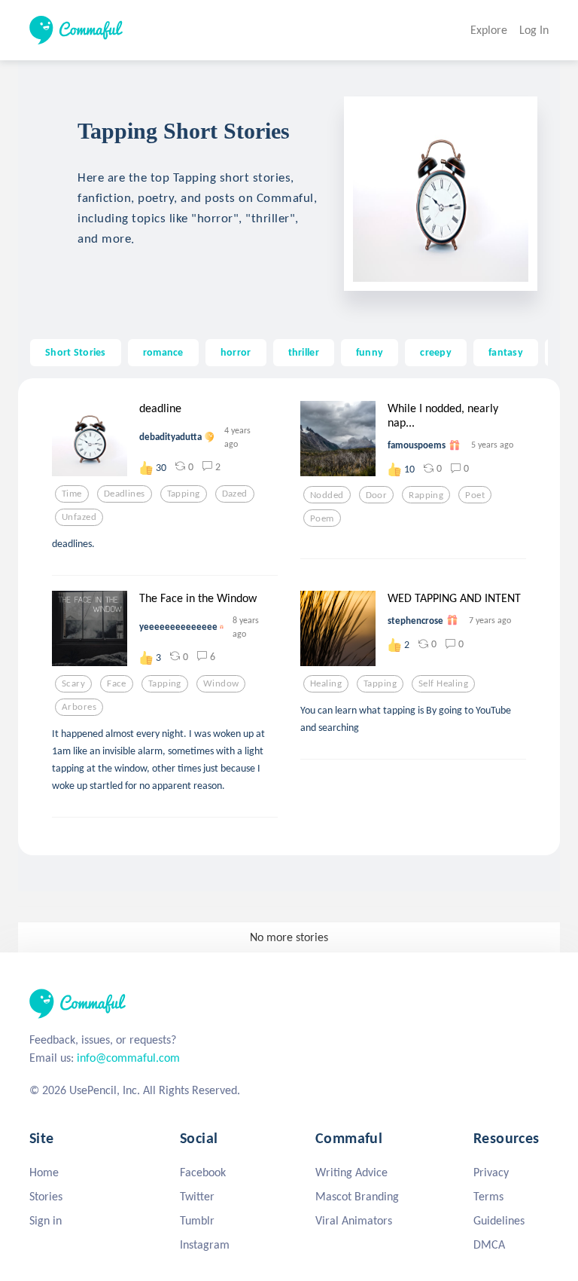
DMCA (489, 1244)
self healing (443, 683)
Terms (488, 1196)
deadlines (124, 493)
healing (326, 683)
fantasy (505, 352)
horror (236, 352)
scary (73, 683)
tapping (183, 493)
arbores (79, 707)
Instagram (205, 1244)
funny (369, 352)
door (377, 495)
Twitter (197, 1196)
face (116, 683)
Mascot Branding (357, 1196)
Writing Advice (351, 1172)
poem (322, 518)
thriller (303, 352)
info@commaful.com (128, 1057)
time (72, 493)
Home (44, 1172)
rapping (426, 495)
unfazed (79, 517)
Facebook (203, 1172)
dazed (235, 493)
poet (475, 495)
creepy (436, 352)
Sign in (45, 1220)
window (221, 683)
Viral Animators (353, 1220)
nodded (327, 495)
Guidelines (499, 1220)
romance (163, 352)
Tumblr (197, 1220)
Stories (45, 1196)
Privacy (491, 1172)
